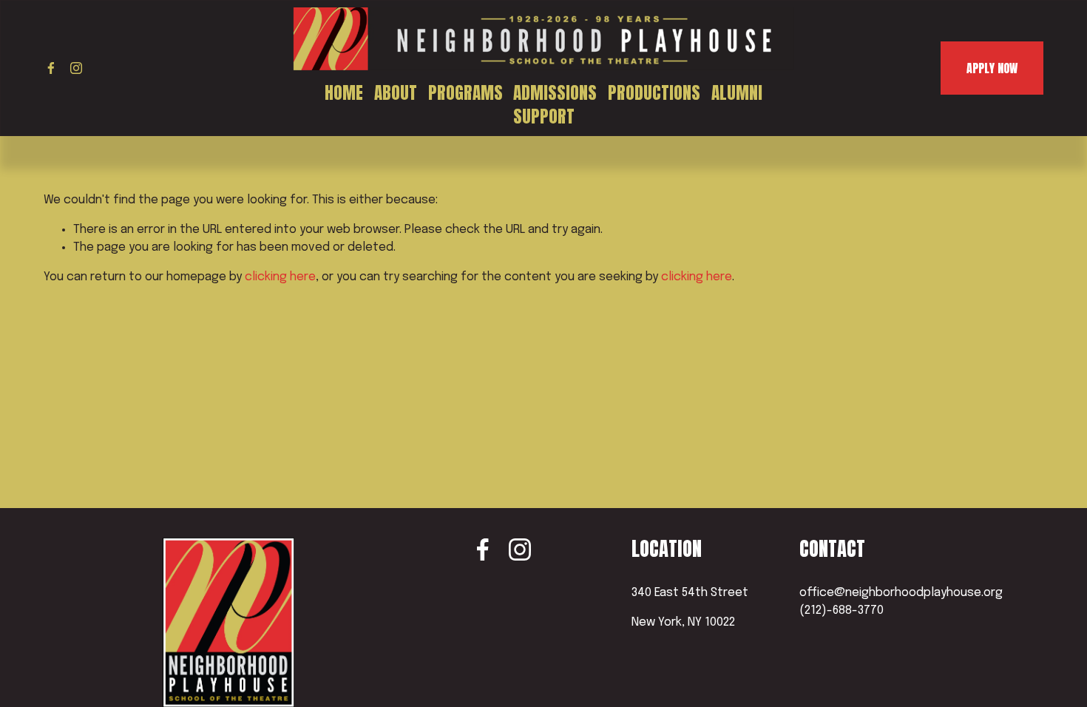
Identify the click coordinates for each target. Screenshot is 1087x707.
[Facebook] (51, 68)
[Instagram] (76, 68)
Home (344, 93)
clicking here (280, 277)
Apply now (991, 68)
